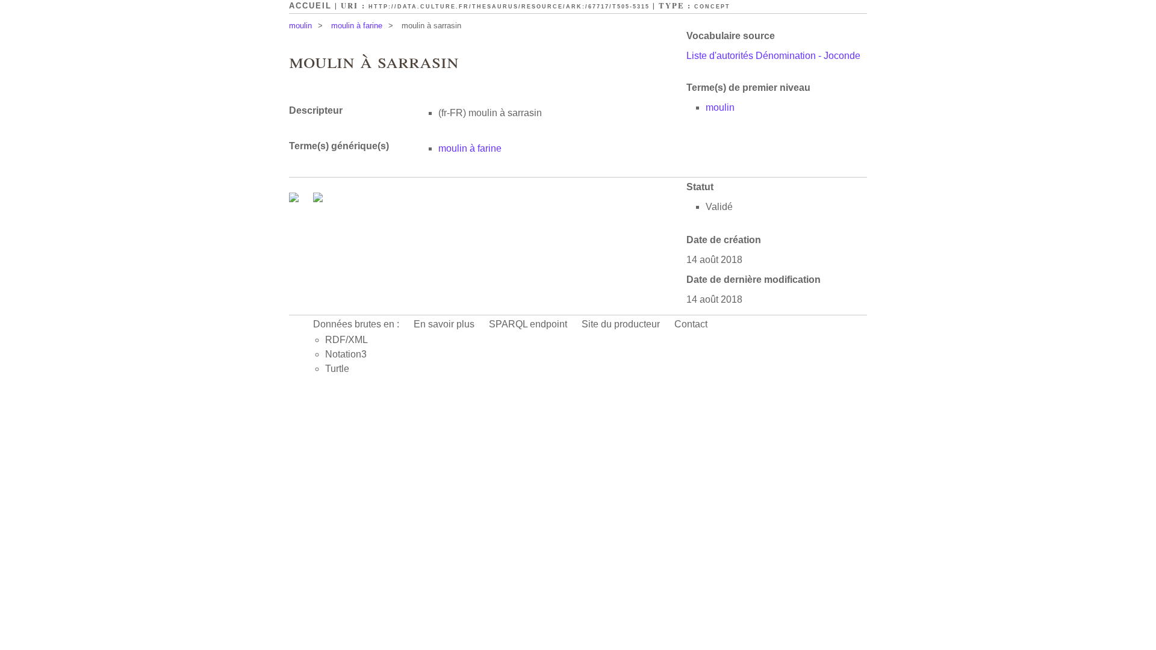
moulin (300, 25)
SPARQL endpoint (528, 324)
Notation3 (346, 354)
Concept (712, 7)
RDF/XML (346, 340)
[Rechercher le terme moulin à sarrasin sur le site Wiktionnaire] (318, 199)
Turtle (337, 369)
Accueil (310, 5)
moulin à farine (356, 25)
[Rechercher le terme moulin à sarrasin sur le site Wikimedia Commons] (295, 199)
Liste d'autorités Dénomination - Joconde (773, 56)
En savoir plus (444, 324)
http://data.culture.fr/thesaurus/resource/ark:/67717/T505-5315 (509, 7)
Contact (690, 324)
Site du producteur (621, 324)
